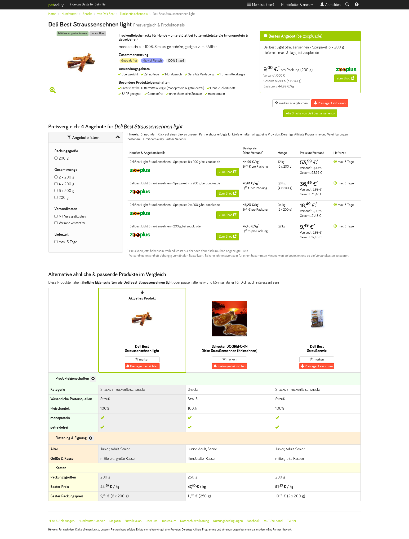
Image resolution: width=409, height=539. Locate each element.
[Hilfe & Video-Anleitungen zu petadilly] (357, 4)
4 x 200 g (66, 184)
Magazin (115, 521)
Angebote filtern (85, 137)
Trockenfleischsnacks (134, 14)
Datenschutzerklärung (194, 521)
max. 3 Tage (68, 242)
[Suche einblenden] (347, 4)
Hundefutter (69, 14)
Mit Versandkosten (72, 216)
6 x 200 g (66, 191)
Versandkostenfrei (72, 223)
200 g (64, 158)
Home (52, 14)
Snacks (87, 14)
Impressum (168, 521)
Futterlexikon (133, 521)
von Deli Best (106, 14)
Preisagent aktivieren (331, 103)
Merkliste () (262, 5)
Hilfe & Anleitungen (62, 521)
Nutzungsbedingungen (228, 521)
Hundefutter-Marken (92, 521)
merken (143, 359)
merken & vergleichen (293, 103)
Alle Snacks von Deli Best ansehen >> (310, 113)
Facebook (253, 521)
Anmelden (332, 5)
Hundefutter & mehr (296, 5)
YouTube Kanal (273, 521)
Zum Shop (344, 78)
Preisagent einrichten (143, 366)
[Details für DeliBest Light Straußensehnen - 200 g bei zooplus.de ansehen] (140, 234)
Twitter (291, 521)
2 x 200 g (66, 177)
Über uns (151, 521)
